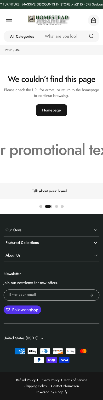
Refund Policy (25, 380)
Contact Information (65, 386)
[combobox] (69, 36)
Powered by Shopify (52, 391)
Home (8, 50)
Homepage (51, 110)
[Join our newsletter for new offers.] (91, 295)
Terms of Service (75, 380)
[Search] (91, 36)
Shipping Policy (35, 386)
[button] (9, 20)
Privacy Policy (49, 380)
